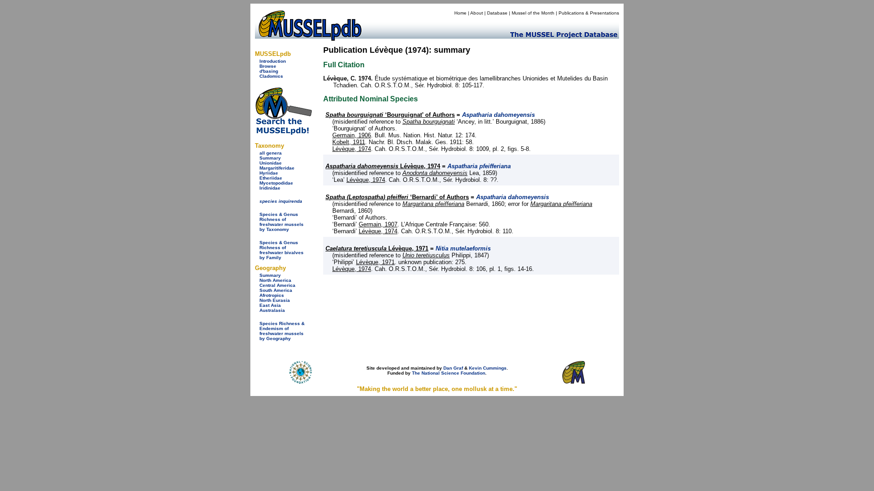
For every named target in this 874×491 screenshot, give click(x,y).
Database (497, 12)
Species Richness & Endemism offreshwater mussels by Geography (282, 331)
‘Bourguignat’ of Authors (390, 114)
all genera (270, 152)
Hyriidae (268, 172)
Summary (270, 157)
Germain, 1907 (378, 224)
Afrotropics (271, 295)
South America (275, 290)
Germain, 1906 (351, 135)
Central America (277, 285)
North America (275, 280)
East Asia (270, 305)
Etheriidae (270, 177)
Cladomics (271, 76)
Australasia (272, 310)
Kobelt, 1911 (348, 142)
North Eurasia (274, 300)
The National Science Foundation (448, 373)
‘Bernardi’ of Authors (397, 197)
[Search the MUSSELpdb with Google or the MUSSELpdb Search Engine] (283, 133)
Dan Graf (453, 368)
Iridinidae (269, 187)
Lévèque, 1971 (376, 248)
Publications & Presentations (589, 12)
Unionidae (270, 162)
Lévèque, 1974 (351, 148)
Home (460, 12)
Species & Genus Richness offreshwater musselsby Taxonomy (281, 222)
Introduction (272, 61)
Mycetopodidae (276, 182)
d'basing (268, 71)
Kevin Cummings (488, 368)
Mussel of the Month (533, 12)
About (476, 12)
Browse (267, 66)
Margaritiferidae (277, 167)
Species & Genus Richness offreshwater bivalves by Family (281, 250)
